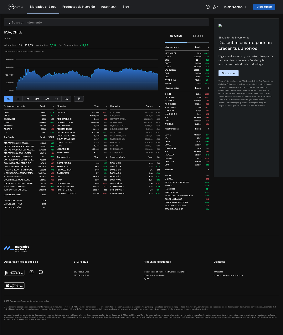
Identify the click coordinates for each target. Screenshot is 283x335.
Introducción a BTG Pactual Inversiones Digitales (165, 272)
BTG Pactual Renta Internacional (20, 156)
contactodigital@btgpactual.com (228, 275)
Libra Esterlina (64, 142)
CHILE (167, 141)
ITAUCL (168, 121)
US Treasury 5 (117, 190)
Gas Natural (63, 173)
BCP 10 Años (115, 176)
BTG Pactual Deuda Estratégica (19, 150)
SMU (167, 77)
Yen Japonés (63, 149)
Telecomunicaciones (175, 206)
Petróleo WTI (63, 166)
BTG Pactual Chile (81, 272)
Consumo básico (173, 199)
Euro (59, 146)
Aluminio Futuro (65, 186)
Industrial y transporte (177, 182)
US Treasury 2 (117, 186)
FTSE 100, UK (115, 142)
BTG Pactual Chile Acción (16, 143)
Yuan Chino (63, 152)
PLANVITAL (169, 111)
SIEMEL (168, 94)
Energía (168, 179)
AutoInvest (108, 6)
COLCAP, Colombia (119, 129)
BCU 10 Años (116, 183)
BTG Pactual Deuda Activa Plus (19, 146)
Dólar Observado (66, 132)
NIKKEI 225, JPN (116, 149)
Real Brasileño (64, 119)
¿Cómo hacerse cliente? (154, 275)
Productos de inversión (78, 6)
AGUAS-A (8, 129)
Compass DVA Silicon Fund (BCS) (19, 160)
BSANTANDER (170, 148)
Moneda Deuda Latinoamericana (20, 173)
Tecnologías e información (179, 196)
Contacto (219, 261)
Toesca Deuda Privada (15, 186)
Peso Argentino (65, 122)
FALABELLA (169, 155)
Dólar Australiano (66, 136)
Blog (126, 6)
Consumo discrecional (177, 202)
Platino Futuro (64, 190)
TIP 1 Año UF (115, 166)
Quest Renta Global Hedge (17, 180)
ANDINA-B (169, 124)
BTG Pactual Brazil (81, 275)
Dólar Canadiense (66, 139)
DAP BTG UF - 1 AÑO (12, 207)
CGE (167, 60)
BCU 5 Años (115, 180)
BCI (166, 117)
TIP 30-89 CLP (115, 163)
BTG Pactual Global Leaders (17, 153)
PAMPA (168, 83)
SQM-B (168, 67)
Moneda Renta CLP (13, 176)
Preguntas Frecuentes (157, 261)
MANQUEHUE (171, 114)
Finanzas (169, 186)
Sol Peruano (63, 126)
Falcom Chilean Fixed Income (18, 170)
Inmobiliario (171, 192)
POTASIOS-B (170, 107)
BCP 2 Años (115, 170)
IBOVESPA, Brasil (118, 119)
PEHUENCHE (170, 104)
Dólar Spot (62, 112)
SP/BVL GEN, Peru (118, 126)
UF (58, 116)
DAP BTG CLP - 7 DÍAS (13, 201)
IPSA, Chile (115, 112)
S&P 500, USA (115, 132)
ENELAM (168, 158)
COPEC (168, 63)
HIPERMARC (170, 97)
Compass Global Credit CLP (17, 163)
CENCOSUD (170, 161)
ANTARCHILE (170, 80)
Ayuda (146, 279)
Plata (59, 180)
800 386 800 (218, 272)
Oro (59, 176)
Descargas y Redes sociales (21, 261)
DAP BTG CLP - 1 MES (13, 204)
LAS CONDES (170, 70)
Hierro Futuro (64, 183)
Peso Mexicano (64, 129)
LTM (166, 138)
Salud (168, 176)
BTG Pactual (81, 261)
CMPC (6, 116)
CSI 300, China (116, 152)
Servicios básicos (174, 209)
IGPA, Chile (115, 116)
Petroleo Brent (64, 170)
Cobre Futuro (64, 163)
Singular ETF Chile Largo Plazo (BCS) (22, 183)
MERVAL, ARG (116, 122)
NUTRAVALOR (170, 53)
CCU (167, 73)
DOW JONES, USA (118, 136)
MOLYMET (169, 101)
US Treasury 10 (117, 193)
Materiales (170, 189)
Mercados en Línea (43, 6)
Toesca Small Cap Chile (15, 190)
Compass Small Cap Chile (16, 166)
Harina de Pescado (66, 193)
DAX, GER (114, 146)
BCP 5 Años (115, 173)
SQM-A (168, 57)
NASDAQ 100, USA (117, 139)
